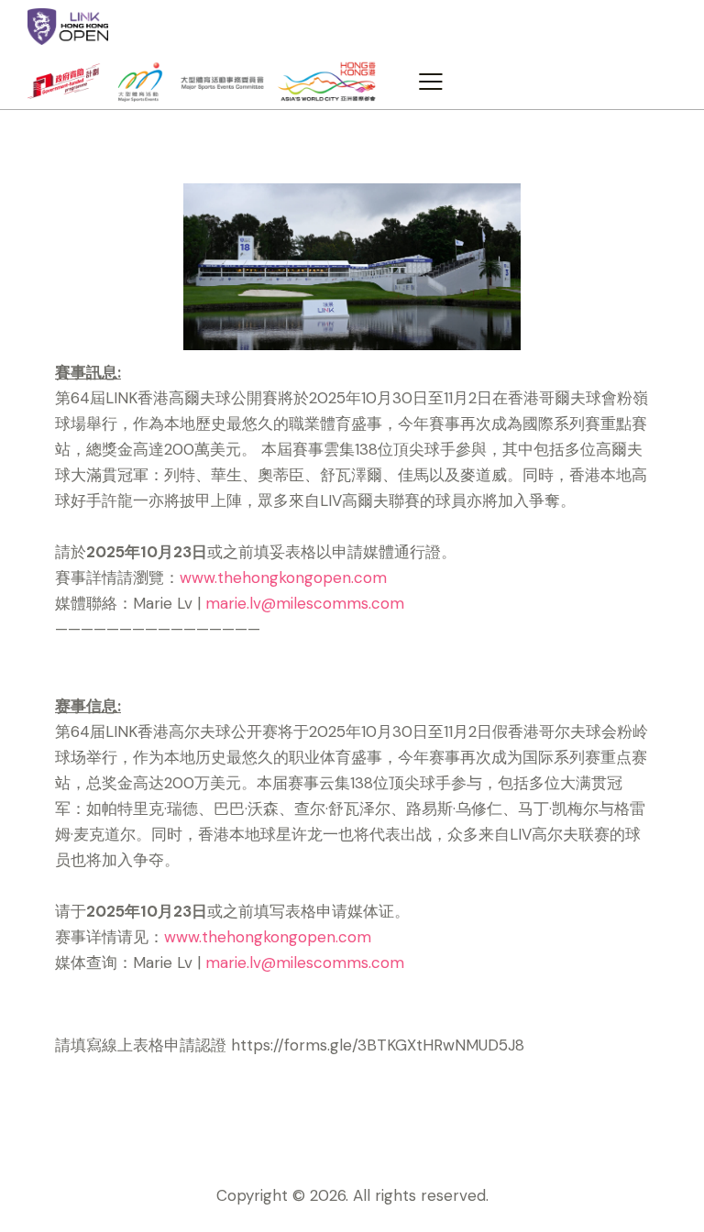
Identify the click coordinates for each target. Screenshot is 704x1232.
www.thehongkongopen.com (283, 577)
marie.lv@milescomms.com (304, 603)
